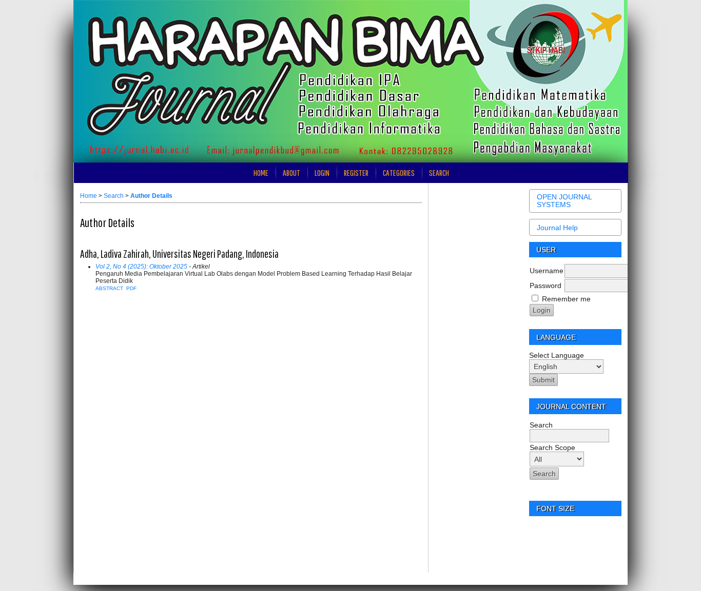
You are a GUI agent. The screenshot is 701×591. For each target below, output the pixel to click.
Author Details (151, 195)
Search (439, 172)
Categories (399, 172)
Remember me (566, 299)
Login (322, 172)
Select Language (556, 355)
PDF (131, 288)
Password (545, 285)
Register (356, 172)
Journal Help (557, 227)
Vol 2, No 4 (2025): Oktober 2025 (141, 266)
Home (261, 172)
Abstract (109, 288)
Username (546, 271)
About (291, 172)
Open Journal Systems (564, 201)
